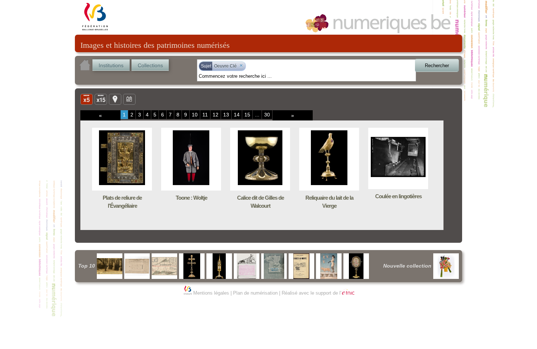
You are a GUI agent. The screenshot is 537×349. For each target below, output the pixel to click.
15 (247, 115)
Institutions (111, 65)
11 (205, 115)
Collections (150, 65)
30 (267, 115)
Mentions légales (211, 293)
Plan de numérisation (255, 293)
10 (195, 115)
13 (226, 115)
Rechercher (437, 65)
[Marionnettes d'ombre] (446, 266)
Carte (115, 99)
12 (215, 115)
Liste (101, 99)
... (257, 115)
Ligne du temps (129, 99)
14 (237, 115)
